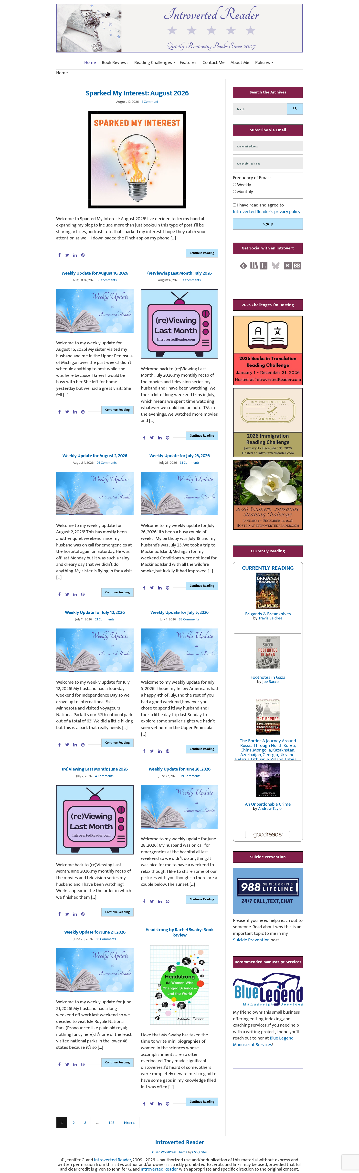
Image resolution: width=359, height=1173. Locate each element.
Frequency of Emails (252, 178)
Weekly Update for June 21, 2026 (94, 932)
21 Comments (105, 619)
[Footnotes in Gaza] (268, 652)
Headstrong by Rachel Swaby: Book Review (180, 932)
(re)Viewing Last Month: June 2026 (95, 769)
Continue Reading (202, 253)
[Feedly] (243, 265)
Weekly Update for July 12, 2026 (95, 612)
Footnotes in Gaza (268, 677)
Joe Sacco (270, 681)
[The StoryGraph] (254, 265)
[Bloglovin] (288, 265)
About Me (240, 63)
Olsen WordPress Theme (169, 1152)
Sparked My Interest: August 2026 (137, 93)
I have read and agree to (266, 208)
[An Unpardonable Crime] (268, 779)
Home (90, 63)
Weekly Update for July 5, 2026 (179, 612)
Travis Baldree (270, 618)
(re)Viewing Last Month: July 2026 (179, 273)
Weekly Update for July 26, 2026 (179, 456)
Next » (129, 1123)
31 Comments (190, 462)
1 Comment (150, 101)
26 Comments (107, 462)
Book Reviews (115, 63)
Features (188, 63)
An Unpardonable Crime (268, 804)
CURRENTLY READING (268, 568)
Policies (262, 63)
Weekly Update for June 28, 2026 (179, 769)
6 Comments (107, 280)
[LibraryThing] (263, 265)
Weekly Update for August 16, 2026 (95, 273)
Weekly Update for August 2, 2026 (95, 456)
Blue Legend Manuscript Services (263, 1041)
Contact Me (213, 63)
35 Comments (106, 939)
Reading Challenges (153, 63)
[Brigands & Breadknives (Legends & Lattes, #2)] (268, 590)
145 (111, 1123)
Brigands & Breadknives (268, 614)
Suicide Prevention (251, 940)
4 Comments (104, 776)
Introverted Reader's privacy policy (266, 212)
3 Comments (191, 280)
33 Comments (189, 619)
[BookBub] (297, 265)
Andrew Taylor (270, 808)
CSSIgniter (199, 1152)
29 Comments (190, 776)
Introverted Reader (179, 1142)
